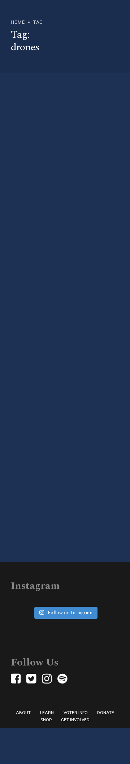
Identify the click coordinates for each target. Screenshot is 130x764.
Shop (46, 719)
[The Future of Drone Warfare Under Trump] (65, 151)
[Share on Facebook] (25, 320)
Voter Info (76, 712)
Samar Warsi (45, 235)
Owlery (76, 235)
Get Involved (75, 719)
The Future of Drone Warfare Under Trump (53, 209)
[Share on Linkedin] (49, 320)
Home (18, 22)
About (23, 712)
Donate (105, 712)
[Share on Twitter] (37, 320)
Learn (47, 712)
